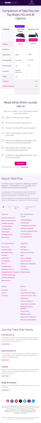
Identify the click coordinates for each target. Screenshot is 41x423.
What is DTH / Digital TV (28, 317)
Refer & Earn (5, 232)
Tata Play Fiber (6, 229)
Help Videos (5, 258)
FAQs (22, 255)
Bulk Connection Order (8, 221)
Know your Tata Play (27, 252)
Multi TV (4, 264)
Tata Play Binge (6, 226)
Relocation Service (7, 269)
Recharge (32, 3)
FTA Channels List (26, 237)
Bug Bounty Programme (28, 264)
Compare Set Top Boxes (28, 225)
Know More (5, 360)
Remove (20, 44)
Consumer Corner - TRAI (28, 295)
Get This (20, 40)
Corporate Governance (28, 293)
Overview (4, 290)
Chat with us (24, 250)
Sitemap (23, 266)
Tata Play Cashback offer (28, 231)
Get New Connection (8, 218)
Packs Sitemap (25, 272)
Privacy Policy (24, 311)
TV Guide (4, 295)
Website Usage (25, 314)
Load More (20, 163)
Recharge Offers (6, 234)
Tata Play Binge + (26, 220)
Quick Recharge (6, 250)
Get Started (5, 344)
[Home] (11, 2)
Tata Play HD (24, 223)
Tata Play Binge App (8, 278)
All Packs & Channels (27, 228)
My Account (5, 247)
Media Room (24, 298)
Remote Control (25, 261)
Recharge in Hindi (7, 252)
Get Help (4, 255)
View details (24, 167)
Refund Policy (5, 280)
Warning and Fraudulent (28, 320)
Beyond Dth (5, 237)
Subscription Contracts (27, 304)
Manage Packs (6, 266)
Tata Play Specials (7, 223)
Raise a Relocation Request (10, 272)
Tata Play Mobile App (8, 275)
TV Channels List (25, 234)
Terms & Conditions (26, 301)
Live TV (3, 293)
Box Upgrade (5, 261)
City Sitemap (24, 269)
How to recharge (25, 258)
